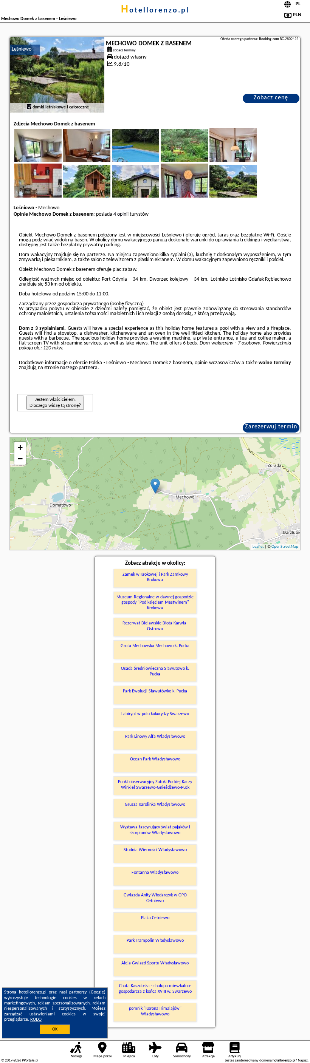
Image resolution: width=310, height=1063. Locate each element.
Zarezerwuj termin (271, 427)
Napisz (303, 1060)
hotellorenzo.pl (155, 10)
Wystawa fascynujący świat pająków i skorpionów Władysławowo (155, 830)
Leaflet (258, 547)
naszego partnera (79, 368)
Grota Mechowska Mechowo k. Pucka (155, 646)
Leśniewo (21, 49)
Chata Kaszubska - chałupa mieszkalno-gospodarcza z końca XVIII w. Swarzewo (155, 988)
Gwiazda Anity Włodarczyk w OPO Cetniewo (155, 898)
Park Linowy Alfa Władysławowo (155, 736)
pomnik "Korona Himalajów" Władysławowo (155, 1011)
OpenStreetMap (284, 547)
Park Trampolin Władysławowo (155, 940)
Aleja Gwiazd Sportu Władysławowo (155, 963)
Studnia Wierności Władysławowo (155, 850)
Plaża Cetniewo (155, 918)
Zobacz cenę (271, 98)
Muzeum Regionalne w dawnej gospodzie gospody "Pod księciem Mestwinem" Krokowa (155, 602)
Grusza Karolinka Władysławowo (155, 804)
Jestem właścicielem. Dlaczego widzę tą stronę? (55, 402)
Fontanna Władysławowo (155, 872)
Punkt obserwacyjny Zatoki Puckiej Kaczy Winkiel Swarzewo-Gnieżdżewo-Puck (155, 785)
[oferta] (29, 107)
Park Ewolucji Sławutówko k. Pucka (155, 691)
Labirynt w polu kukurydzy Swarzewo (155, 714)
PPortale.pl (30, 1060)
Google (97, 992)
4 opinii (121, 214)
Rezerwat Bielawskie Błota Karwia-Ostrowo (155, 626)
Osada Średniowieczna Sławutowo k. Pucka (155, 671)
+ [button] (20, 447)
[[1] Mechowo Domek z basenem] (57, 75)
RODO (36, 1019)
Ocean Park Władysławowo (155, 759)
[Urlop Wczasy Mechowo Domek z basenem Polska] (48, 154)
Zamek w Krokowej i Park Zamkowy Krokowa (155, 577)
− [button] (20, 459)
